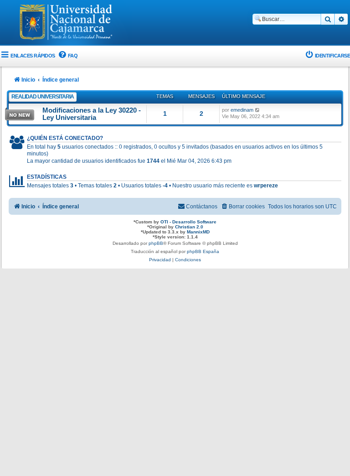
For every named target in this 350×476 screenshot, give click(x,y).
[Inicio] (66, 23)
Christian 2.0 (189, 226)
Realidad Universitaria (42, 96)
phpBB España (203, 251)
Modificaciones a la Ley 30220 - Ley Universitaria (91, 114)
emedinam (242, 110)
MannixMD (198, 231)
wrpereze (266, 185)
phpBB (156, 243)
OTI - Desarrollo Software (188, 221)
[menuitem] (67, 56)
